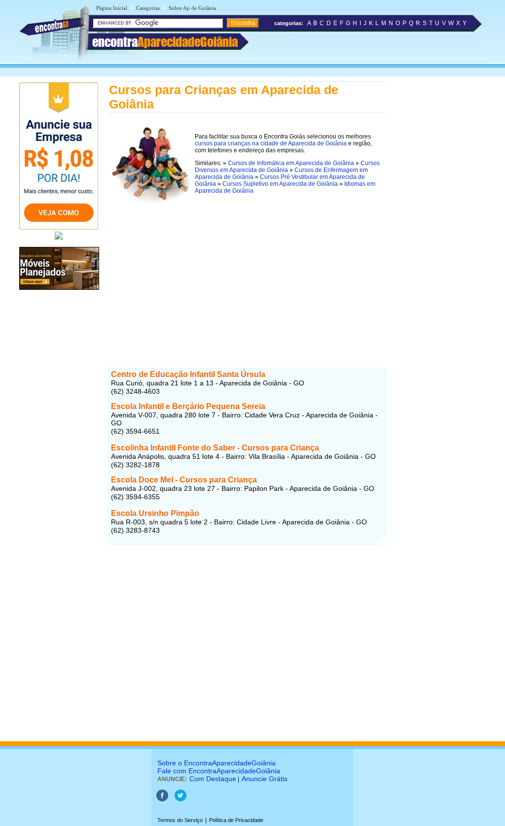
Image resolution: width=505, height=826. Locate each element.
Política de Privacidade (236, 820)
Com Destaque (212, 779)
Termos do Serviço (180, 820)
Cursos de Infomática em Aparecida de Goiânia (291, 163)
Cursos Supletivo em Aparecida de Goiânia (280, 183)
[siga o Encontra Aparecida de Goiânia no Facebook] (162, 799)
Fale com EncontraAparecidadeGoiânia (218, 771)
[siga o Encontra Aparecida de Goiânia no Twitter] (180, 799)
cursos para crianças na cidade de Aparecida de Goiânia (271, 143)
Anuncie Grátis (265, 779)
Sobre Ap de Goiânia (192, 8)
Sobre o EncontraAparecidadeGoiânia (216, 763)
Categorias (148, 8)
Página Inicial (111, 8)
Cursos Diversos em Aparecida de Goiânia (287, 166)
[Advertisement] (247, 275)
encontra (165, 42)
